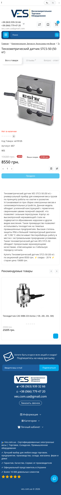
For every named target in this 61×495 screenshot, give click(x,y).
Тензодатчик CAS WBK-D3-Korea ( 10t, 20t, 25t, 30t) (28, 315)
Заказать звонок (30, 403)
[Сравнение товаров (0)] (39, 24)
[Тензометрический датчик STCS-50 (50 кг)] (30, 98)
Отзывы (31, 60)
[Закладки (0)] (48, 24)
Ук (53, 2)
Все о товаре (11, 60)
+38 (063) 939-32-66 (11, 22)
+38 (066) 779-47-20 (11, 25)
